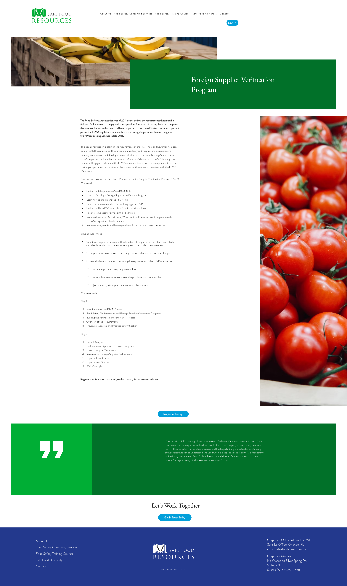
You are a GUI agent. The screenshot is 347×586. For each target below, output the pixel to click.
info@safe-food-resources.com (287, 549)
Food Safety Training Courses (54, 553)
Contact (41, 566)
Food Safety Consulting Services (56, 547)
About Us (42, 541)
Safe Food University (49, 560)
